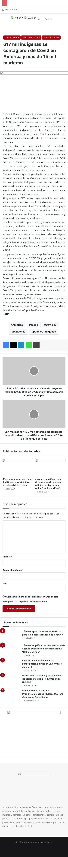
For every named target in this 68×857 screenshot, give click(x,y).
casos (34, 324)
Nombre (7, 556)
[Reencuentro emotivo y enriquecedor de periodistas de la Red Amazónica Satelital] (11, 680)
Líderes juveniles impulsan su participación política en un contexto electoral (42, 663)
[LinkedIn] (21, 345)
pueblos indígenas (44, 331)
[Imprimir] (36, 345)
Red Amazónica (51, 37)
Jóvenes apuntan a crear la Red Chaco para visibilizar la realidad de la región (17, 482)
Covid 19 (51, 324)
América (17, 324)
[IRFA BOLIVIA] (10, 10)
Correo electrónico (13, 570)
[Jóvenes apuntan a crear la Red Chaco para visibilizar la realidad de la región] (18, 467)
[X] (13, 345)
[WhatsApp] (29, 345)
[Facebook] (6, 345)
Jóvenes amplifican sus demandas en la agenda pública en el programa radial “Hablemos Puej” (43, 648)
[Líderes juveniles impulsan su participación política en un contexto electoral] (11, 665)
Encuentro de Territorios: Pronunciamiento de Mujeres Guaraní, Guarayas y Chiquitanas (42, 693)
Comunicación (12, 37)
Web (5, 583)
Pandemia (19, 331)
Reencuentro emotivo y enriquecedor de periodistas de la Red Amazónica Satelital (42, 678)
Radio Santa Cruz (31, 37)
